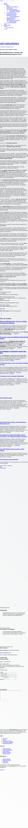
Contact (5, 28)
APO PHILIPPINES (9, 43)
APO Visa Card (10, 27)
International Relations (11, 22)
